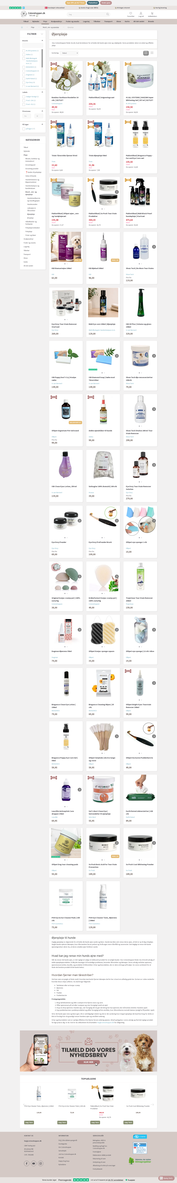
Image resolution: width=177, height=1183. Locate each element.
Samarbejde (62, 1151)
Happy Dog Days (64, 1161)
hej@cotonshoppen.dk (32, 1141)
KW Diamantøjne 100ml (62, 268)
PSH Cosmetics (57, 924)
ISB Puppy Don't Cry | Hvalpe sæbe (64, 378)
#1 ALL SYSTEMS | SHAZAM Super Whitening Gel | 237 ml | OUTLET (139, 98)
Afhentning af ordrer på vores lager (104, 1165)
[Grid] (146, 53)
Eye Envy (55, 330)
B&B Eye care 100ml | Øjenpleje (102, 324)
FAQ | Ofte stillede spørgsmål (68, 1140)
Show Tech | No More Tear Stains (140, 268)
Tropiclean (129, 604)
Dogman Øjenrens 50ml (62, 651)
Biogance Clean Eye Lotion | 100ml (63, 705)
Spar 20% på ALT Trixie (75, 3)
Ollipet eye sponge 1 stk (136, 542)
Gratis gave (106, 3)
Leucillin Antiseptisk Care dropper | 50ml (63, 812)
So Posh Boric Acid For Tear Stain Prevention (103, 865)
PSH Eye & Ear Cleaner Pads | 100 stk (66, 919)
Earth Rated (130, 817)
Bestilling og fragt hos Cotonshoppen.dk (100, 1147)
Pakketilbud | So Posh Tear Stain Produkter (103, 214)
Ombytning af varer (99, 1162)
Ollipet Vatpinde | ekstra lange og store (102, 759)
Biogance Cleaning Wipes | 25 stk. (101, 705)
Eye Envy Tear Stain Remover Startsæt (64, 325)
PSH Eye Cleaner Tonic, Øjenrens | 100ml (103, 919)
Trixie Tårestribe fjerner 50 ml (64, 155)
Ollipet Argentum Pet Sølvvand (65, 430)
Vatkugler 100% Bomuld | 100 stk (103, 486)
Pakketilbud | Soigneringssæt (101, 97)
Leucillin (55, 817)
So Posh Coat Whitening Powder (140, 864)
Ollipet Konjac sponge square (101, 651)
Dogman (55, 657)
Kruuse (91, 492)
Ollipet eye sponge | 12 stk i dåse (140, 651)
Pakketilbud (93, 3)
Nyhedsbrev (62, 1165)
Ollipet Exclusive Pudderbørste (139, 758)
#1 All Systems (131, 103)
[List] (152, 53)
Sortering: (55, 53)
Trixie (53, 161)
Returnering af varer (99, 1159)
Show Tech (130, 274)
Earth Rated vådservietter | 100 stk (139, 812)
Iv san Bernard (131, 330)
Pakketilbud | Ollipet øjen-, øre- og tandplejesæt (65, 214)
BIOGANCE (56, 711)
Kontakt (61, 1158)
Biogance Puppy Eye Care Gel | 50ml (65, 759)
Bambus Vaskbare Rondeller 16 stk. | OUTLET (65, 98)
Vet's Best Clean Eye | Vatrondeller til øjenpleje (100, 812)
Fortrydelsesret (97, 1169)
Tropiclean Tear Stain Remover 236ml (139, 599)
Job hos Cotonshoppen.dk (67, 1154)
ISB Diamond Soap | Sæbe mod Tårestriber (102, 378)
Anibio (91, 437)
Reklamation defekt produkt (102, 1155)
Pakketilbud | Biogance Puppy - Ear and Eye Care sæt (139, 156)
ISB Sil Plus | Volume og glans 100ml (138, 325)
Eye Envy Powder (59, 542)
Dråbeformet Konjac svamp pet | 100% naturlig (103, 599)
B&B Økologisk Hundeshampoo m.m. (102, 330)
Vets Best (92, 817)
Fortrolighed (97, 1152)
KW (53, 274)
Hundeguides (63, 1144)
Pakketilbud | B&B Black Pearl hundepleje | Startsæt (139, 214)
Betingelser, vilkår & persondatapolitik (99, 1141)
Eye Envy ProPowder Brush (100, 542)
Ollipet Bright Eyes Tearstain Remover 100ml (138, 705)
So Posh (92, 870)
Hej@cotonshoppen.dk (105, 1022)
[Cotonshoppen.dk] (33, 14)
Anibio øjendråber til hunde (100, 430)
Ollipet (54, 437)
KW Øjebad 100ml (96, 268)
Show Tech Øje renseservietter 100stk (139, 378)
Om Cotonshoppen (65, 1147)
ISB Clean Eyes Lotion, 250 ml (64, 486)
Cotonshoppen (57, 103)
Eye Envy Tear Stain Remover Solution (138, 487)
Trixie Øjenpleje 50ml (98, 155)
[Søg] (108, 14)
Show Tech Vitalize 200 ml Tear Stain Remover (139, 432)
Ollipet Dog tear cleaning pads (65, 864)
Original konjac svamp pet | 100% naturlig (66, 599)
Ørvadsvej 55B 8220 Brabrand (28, 1150)
